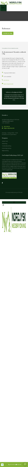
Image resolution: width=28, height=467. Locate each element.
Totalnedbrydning (6, 146)
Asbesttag (4, 143)
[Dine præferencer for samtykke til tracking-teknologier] (2, 464)
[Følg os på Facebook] (2, 183)
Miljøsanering (5, 150)
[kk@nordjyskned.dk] (2, 83)
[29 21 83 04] (2, 79)
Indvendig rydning (6, 148)
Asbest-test (5, 141)
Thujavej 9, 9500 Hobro (9, 73)
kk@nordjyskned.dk (8, 84)
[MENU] (3, 8)
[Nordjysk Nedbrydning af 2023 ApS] (11, 5)
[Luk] (14, 202)
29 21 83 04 (6, 80)
